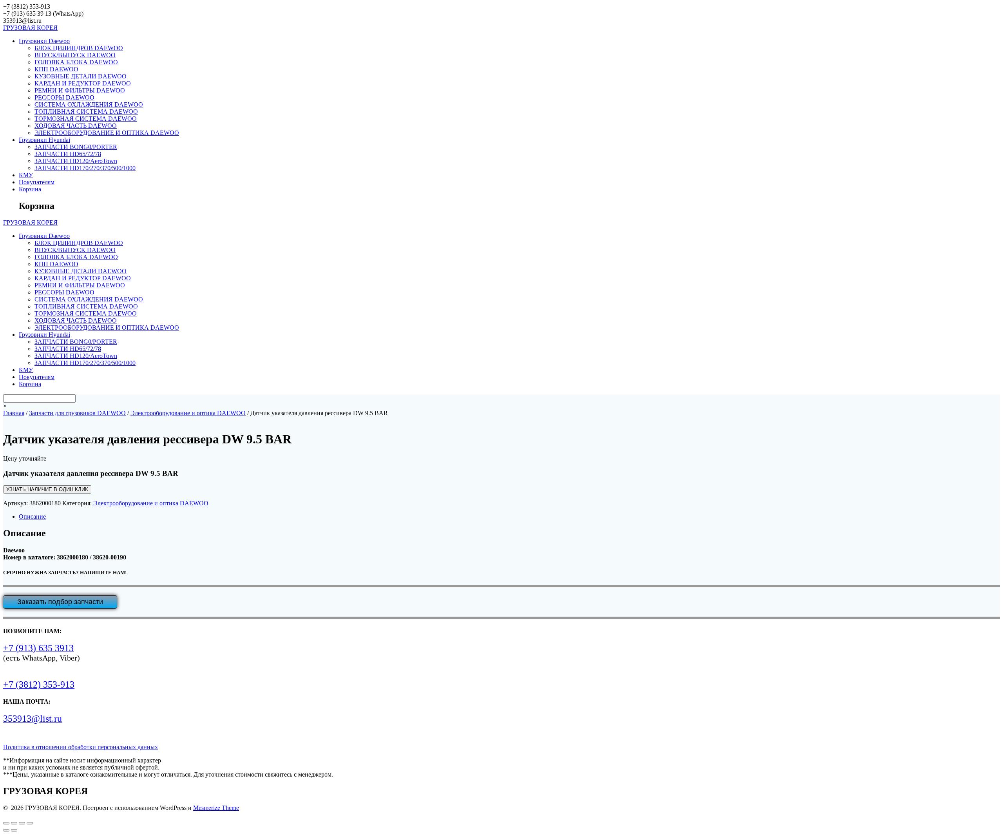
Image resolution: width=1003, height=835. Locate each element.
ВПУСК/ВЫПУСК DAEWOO (75, 55)
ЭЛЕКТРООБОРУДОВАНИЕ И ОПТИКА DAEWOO (106, 132)
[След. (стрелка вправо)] (14, 830)
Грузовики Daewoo (44, 41)
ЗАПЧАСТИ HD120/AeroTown (75, 161)
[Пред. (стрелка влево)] (6, 830)
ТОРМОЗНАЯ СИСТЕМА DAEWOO (85, 118)
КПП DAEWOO (56, 69)
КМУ (26, 175)
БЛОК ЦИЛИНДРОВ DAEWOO (78, 48)
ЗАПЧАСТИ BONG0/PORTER (75, 146)
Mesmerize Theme (216, 807)
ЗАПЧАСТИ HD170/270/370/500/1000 (85, 168)
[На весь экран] (14, 823)
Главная (13, 413)
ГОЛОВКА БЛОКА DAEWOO (76, 62)
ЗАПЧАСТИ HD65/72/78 (67, 154)
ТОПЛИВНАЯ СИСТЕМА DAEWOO (86, 111)
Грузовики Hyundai (44, 139)
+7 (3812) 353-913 (38, 684)
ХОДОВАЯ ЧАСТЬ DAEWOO (75, 125)
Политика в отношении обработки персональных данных (80, 747)
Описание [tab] (32, 516)
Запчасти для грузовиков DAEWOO (77, 413)
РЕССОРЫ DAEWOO (64, 97)
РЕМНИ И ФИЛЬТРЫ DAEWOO (79, 90)
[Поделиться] (22, 823)
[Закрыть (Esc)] (30, 823)
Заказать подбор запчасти (60, 602)
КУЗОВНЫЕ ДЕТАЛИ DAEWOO (80, 76)
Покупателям (36, 182)
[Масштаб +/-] (6, 823)
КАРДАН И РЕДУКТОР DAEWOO (82, 83)
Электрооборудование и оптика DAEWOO (188, 413)
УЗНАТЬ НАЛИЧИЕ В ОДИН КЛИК (47, 489)
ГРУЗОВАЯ (30, 27)
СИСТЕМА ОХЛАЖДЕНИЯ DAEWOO (88, 104)
